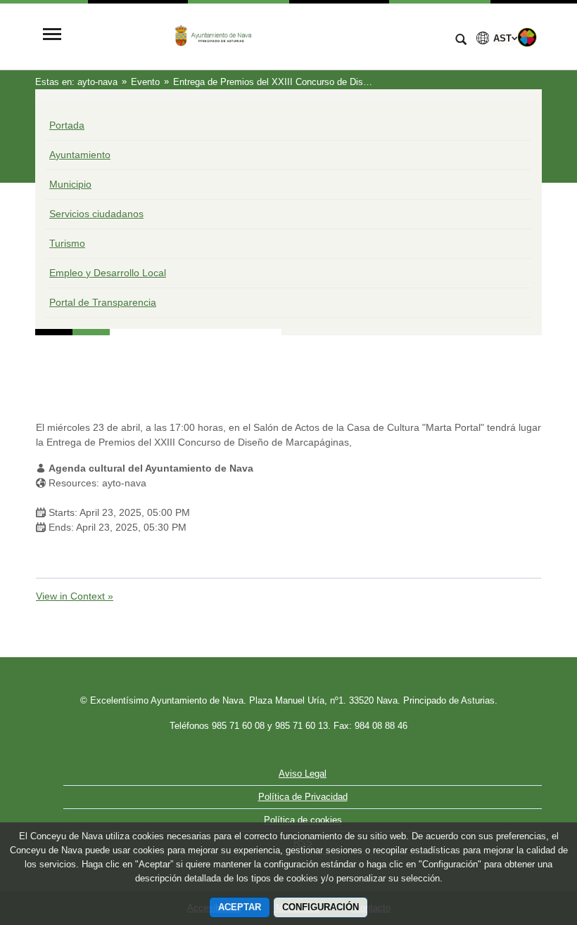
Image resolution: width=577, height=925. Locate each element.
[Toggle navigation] (52, 35)
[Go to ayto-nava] (257, 35)
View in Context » (74, 596)
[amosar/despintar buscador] (461, 41)
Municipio (70, 184)
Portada (66, 125)
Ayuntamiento (79, 154)
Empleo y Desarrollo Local (107, 272)
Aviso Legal (302, 773)
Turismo (67, 243)
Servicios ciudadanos (96, 213)
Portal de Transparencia (102, 302)
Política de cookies (303, 820)
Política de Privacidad (303, 796)
